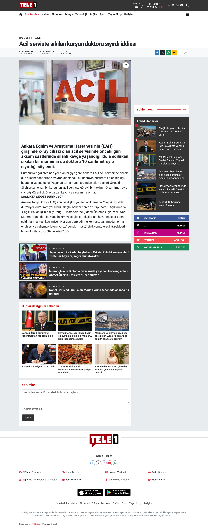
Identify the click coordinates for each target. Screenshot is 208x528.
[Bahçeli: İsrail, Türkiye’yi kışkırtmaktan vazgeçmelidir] (39, 320)
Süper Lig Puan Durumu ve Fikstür (40, 479)
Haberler (24, 38)
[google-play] (117, 492)
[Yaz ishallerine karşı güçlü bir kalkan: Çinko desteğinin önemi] (112, 354)
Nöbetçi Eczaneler (32, 472)
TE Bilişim (36, 524)
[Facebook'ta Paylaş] (157, 52)
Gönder (28, 417)
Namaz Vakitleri (117, 472)
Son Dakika (32, 14)
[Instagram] (104, 462)
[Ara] (187, 5)
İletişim (129, 14)
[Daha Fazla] (174, 52)
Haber (45, 14)
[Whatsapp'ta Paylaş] (168, 52)
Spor (103, 14)
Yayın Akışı (115, 14)
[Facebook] (92, 462)
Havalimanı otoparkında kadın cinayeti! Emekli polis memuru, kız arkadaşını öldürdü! (75, 335)
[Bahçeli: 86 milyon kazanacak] (39, 354)
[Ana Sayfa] (21, 14)
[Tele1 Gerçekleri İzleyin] (28, 5)
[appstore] (90, 492)
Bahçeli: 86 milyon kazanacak (38, 366)
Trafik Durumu (159, 472)
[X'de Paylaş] (162, 52)
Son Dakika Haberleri (119, 479)
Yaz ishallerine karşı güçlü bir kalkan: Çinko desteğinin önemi (111, 369)
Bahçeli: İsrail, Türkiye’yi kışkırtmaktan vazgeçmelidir (37, 334)
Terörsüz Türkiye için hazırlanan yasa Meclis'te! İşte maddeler (74, 369)
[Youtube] (109, 462)
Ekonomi (57, 14)
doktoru (73, 161)
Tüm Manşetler (73, 479)
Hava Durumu (73, 472)
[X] (98, 462)
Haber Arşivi (158, 479)
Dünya (69, 14)
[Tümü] (184, 109)
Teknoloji (81, 14)
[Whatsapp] (115, 462)
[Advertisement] (161, 81)
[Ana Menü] (187, 14)
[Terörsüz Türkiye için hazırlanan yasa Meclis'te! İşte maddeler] (75, 354)
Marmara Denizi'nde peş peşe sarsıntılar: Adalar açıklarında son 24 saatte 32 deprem (111, 335)
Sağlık (93, 14)
